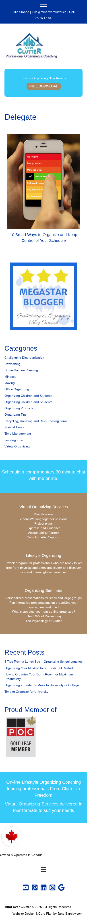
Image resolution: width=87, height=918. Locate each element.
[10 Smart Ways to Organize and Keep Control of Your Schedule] (43, 190)
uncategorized (14, 440)
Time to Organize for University (26, 691)
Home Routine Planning (21, 370)
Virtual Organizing (17, 446)
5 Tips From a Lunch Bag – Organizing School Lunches (43, 661)
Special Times (14, 427)
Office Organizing (16, 389)
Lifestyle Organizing (43, 555)
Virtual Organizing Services (43, 507)
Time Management (17, 433)
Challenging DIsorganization (24, 357)
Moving (9, 383)
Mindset (10, 376)
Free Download (43, 86)
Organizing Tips (15, 414)
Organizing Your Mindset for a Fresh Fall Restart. (39, 668)
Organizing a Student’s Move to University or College (41, 685)
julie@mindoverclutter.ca (49, 12)
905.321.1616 (43, 18)
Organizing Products (18, 408)
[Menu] (43, 5)
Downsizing (12, 364)
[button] (25, 887)
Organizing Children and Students (28, 395)
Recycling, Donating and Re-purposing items (35, 421)
